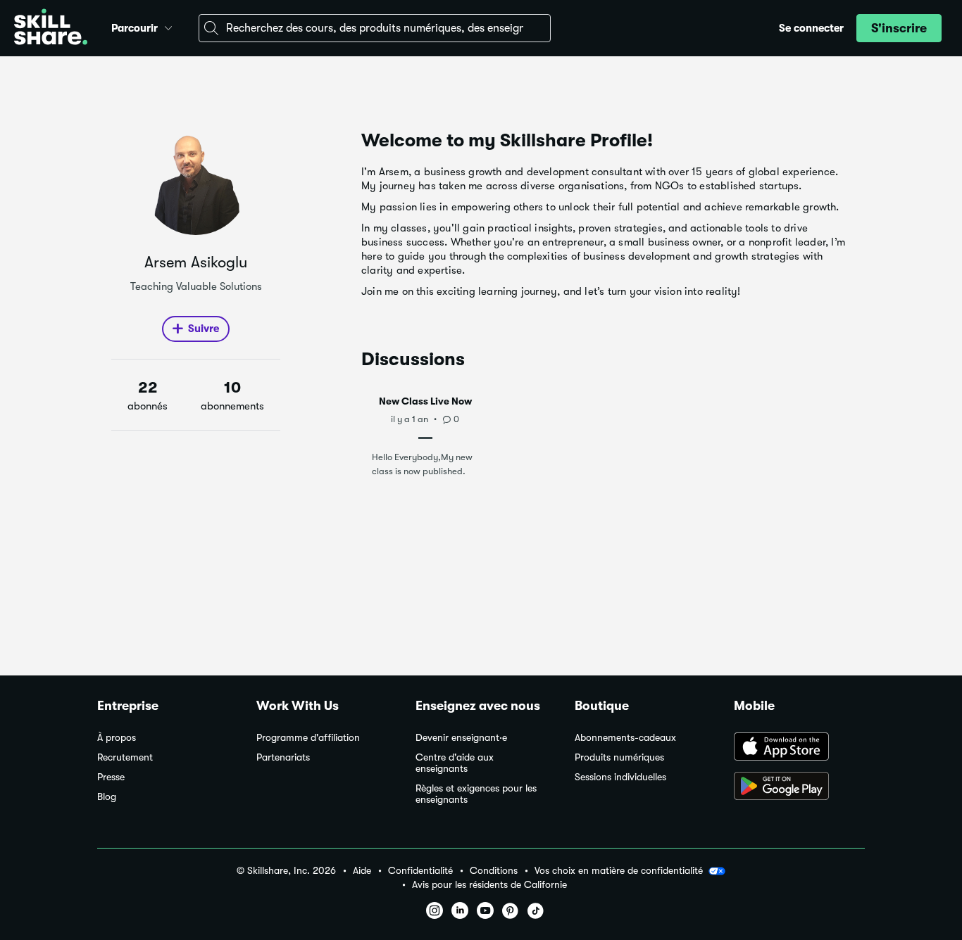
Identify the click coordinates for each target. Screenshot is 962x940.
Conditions (494, 870)
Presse (111, 777)
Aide (362, 870)
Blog (106, 797)
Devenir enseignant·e (461, 737)
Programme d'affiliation (308, 737)
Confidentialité (420, 870)
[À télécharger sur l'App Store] (799, 747)
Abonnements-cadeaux (625, 737)
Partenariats (283, 757)
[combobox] (375, 28)
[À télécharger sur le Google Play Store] (799, 787)
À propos (116, 737)
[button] (168, 26)
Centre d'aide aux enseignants (455, 763)
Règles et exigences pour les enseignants (476, 794)
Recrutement (125, 757)
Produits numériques (619, 757)
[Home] (50, 28)
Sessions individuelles (620, 777)
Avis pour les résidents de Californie (489, 884)
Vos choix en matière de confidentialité (619, 870)
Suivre (203, 328)
